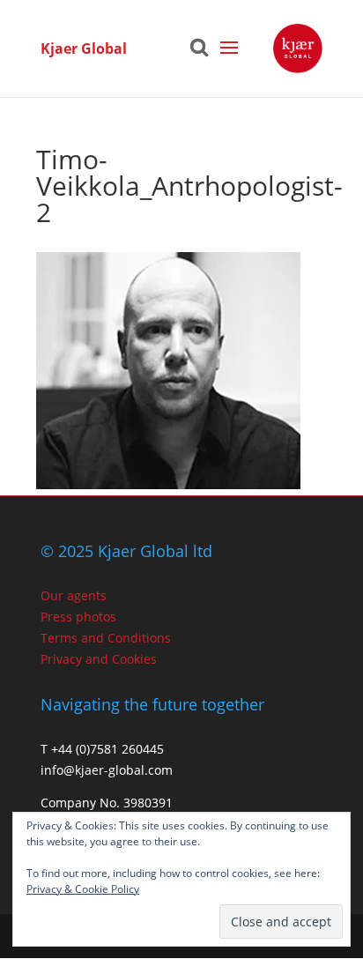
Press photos (78, 616)
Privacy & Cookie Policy (82, 888)
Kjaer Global (84, 48)
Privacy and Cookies (99, 658)
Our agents (74, 595)
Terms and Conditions (106, 637)
